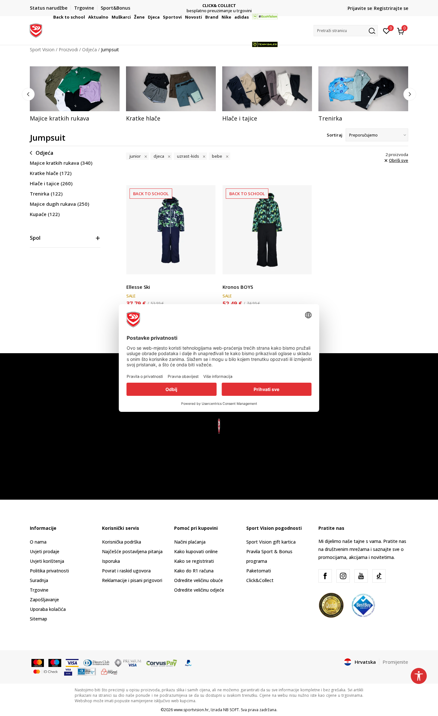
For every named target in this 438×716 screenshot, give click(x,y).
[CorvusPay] (162, 662)
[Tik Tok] (379, 576)
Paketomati (258, 571)
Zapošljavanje (44, 599)
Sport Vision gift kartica (271, 542)
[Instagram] (343, 576)
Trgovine (39, 590)
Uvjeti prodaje (44, 551)
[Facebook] (325, 576)
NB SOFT (231, 709)
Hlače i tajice (51, 183)
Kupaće (45, 214)
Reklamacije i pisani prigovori (132, 580)
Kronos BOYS (238, 287)
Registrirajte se (391, 8)
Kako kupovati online (196, 551)
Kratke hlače (51, 173)
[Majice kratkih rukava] (75, 88)
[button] (86, 17)
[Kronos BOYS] (267, 229)
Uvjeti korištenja (47, 561)
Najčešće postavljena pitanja (132, 551)
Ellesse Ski (138, 287)
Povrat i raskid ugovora (126, 571)
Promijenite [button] (395, 662)
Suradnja (39, 580)
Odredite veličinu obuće (198, 580)
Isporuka (111, 561)
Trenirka (46, 193)
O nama (38, 542)
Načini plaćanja (190, 542)
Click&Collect (260, 580)
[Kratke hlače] (171, 88)
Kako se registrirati (194, 561)
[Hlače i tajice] (267, 88)
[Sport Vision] (36, 29)
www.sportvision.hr (191, 709)
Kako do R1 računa (194, 571)
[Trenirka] (363, 88)
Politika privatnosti (49, 571)
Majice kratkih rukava (61, 163)
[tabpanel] (75, 94)
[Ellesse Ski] (170, 229)
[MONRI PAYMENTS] (109, 671)
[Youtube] (361, 576)
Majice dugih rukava (59, 204)
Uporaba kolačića (48, 609)
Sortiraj (334, 135)
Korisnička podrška (121, 542)
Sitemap (38, 619)
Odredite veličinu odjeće (199, 590)
